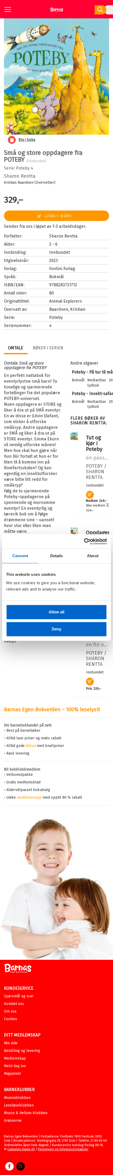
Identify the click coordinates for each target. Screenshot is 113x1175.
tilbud (31, 746)
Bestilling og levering (22, 1050)
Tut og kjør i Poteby (94, 443)
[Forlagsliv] (20, 1169)
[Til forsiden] (56, 11)
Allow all (56, 612)
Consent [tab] (20, 556)
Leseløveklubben (19, 1105)
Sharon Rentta (19, 176)
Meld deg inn (15, 1066)
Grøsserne (13, 1120)
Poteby (23, 168)
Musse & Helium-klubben (25, 1113)
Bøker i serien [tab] (48, 347)
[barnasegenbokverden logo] (17, 969)
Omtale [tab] (15, 347)
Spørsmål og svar (19, 996)
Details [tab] (56, 556)
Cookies (10, 1019)
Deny (56, 629)
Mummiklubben (17, 1097)
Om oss (10, 1011)
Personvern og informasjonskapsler (63, 1149)
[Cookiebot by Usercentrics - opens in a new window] (84, 541)
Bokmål (56, 276)
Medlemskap (15, 1058)
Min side (11, 1043)
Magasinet (12, 1073)
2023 (53, 260)
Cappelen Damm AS (21, 1149)
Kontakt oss (14, 1004)
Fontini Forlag (62, 268)
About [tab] (93, 556)
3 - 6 (53, 244)
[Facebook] (9, 1169)
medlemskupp (29, 797)
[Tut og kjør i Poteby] (74, 439)
